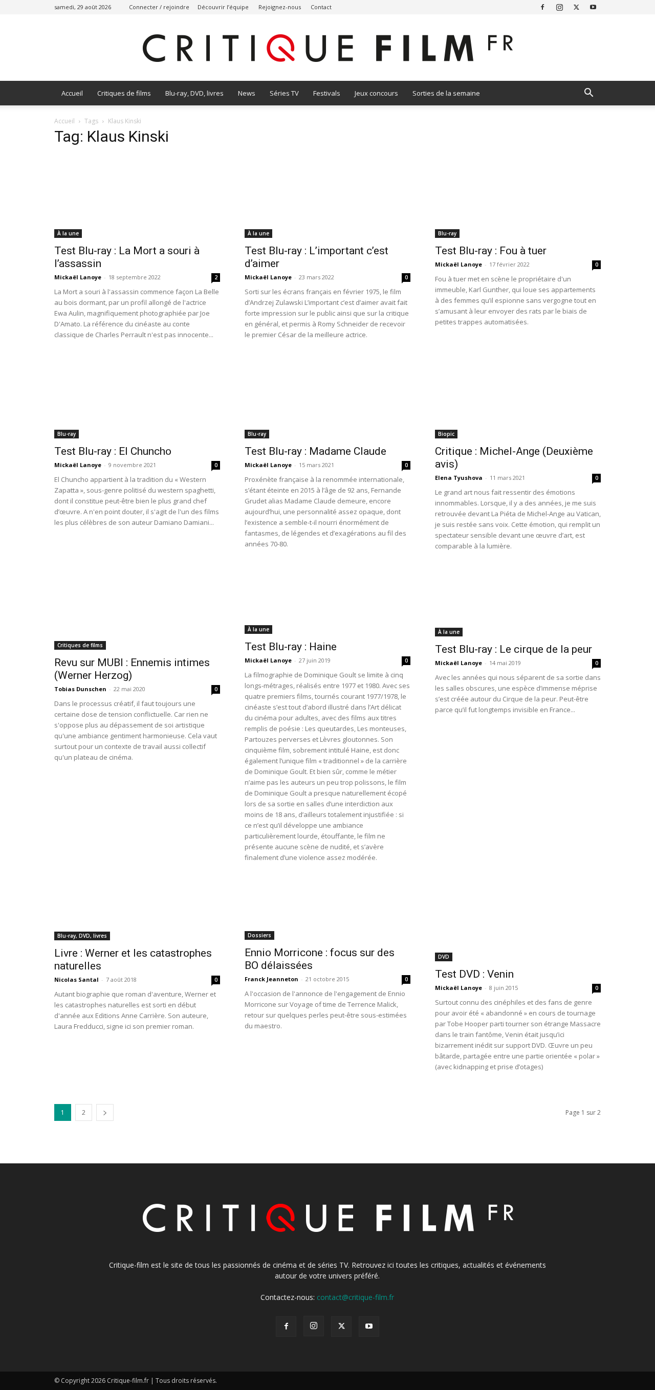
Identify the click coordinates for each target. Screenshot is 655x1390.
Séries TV (284, 93)
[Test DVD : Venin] (518, 920)
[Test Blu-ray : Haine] (327, 601)
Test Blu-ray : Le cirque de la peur (513, 649)
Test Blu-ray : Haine (291, 647)
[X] (576, 7)
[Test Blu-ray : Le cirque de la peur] (518, 602)
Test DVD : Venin (474, 974)
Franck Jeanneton (271, 979)
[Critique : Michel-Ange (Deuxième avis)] (518, 397)
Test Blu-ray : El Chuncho (112, 451)
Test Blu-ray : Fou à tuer (491, 251)
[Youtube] (593, 7)
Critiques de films (124, 93)
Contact (321, 7)
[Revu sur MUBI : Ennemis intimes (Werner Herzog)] (137, 609)
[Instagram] (559, 7)
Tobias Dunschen (80, 689)
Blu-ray (447, 233)
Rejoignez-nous (279, 7)
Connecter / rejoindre (159, 7)
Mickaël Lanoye (77, 277)
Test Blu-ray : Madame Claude (315, 451)
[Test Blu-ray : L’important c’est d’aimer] (327, 197)
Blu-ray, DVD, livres (194, 93)
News (246, 93)
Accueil (72, 93)
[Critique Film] (327, 48)
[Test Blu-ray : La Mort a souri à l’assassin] (137, 197)
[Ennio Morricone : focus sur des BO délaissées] (327, 909)
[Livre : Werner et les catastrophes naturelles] (137, 909)
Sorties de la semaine (446, 93)
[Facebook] (542, 7)
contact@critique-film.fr (355, 1297)
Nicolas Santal (76, 979)
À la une (68, 233)
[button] (588, 94)
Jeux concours (376, 93)
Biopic (446, 433)
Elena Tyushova (459, 477)
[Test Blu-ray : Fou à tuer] (518, 197)
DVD (443, 956)
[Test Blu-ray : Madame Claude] (327, 397)
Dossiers (259, 935)
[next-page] (105, 1112)
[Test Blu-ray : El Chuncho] (137, 397)
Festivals (326, 93)
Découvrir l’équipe (223, 7)
